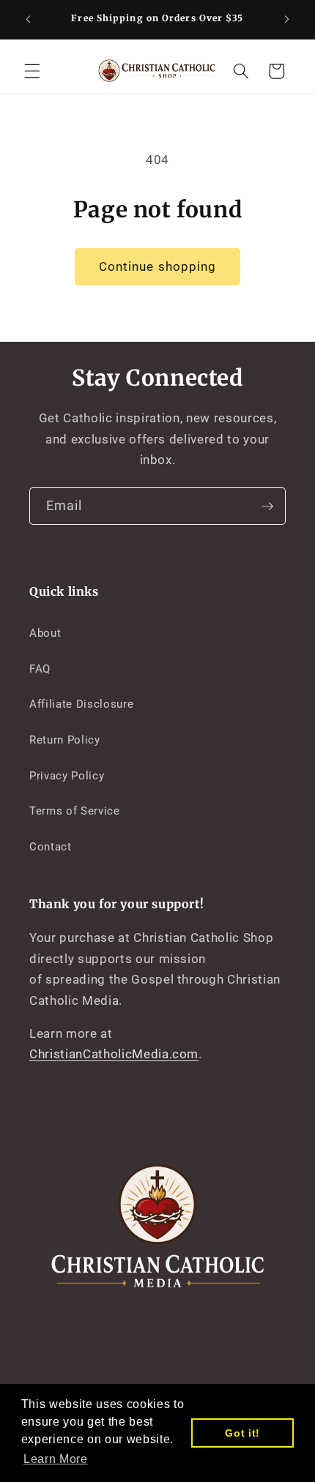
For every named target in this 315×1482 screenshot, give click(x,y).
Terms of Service (74, 810)
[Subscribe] (267, 506)
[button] (32, 71)
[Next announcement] (287, 20)
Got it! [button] (242, 1433)
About (45, 633)
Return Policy (64, 739)
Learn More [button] (55, 1459)
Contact (50, 846)
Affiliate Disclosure (81, 704)
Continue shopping (158, 267)
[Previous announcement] (28, 20)
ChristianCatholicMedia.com (114, 1054)
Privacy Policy (66, 775)
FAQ (40, 668)
